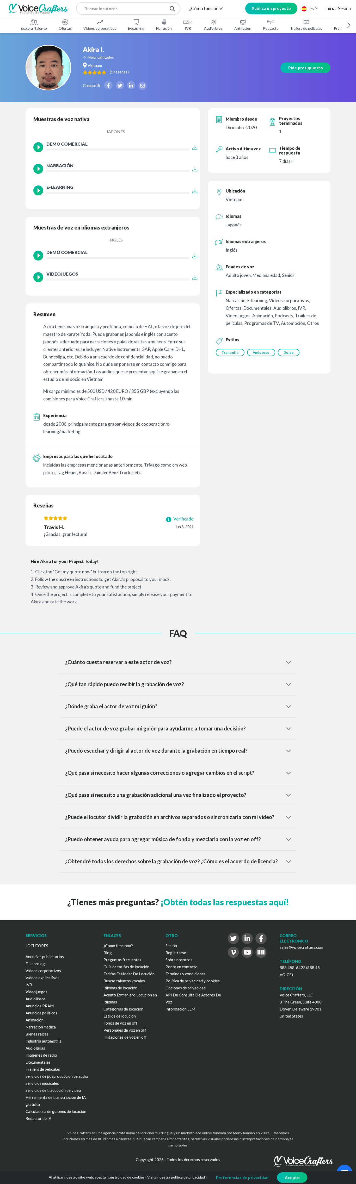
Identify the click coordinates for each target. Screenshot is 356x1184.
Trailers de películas (306, 28)
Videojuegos (36, 991)
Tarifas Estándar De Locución (129, 973)
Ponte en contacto (181, 966)
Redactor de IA (38, 1118)
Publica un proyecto (271, 8)
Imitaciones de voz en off (125, 1037)
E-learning (136, 28)
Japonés (115, 131)
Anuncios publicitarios (45, 956)
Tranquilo (230, 352)
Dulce (289, 352)
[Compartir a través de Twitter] (120, 85)
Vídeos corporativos (99, 28)
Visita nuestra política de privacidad (176, 1177)
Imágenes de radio (41, 1055)
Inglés (115, 239)
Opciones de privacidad (185, 987)
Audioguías (35, 1048)
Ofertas (65, 28)
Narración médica (41, 1027)
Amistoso (261, 352)
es (311, 8)
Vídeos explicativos (42, 977)
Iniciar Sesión (338, 8)
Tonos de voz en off (120, 1023)
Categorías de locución (123, 1009)
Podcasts (270, 28)
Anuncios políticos (41, 1013)
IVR (188, 28)
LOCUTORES (37, 945)
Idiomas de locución (120, 987)
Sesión (171, 945)
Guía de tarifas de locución (126, 966)
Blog (107, 952)
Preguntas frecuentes (122, 959)
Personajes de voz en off (124, 1030)
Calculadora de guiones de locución (56, 1111)
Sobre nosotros (178, 959)
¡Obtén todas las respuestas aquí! (225, 902)
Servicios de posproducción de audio (57, 1076)
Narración (164, 28)
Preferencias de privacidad (242, 1177)
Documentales (38, 1062)
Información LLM (180, 1009)
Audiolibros (213, 28)
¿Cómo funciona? (206, 8)
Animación (242, 28)
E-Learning (35, 963)
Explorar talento (34, 28)
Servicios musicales (42, 1083)
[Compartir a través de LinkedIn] (131, 85)
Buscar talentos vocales (124, 980)
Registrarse (175, 952)
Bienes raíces (37, 1034)
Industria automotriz (43, 1041)
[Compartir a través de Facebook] (108, 85)
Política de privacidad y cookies (192, 980)
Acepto (292, 1177)
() (119, 72)
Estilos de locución (119, 1016)
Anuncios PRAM (40, 1005)
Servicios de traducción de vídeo (53, 1090)
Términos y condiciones (185, 973)
